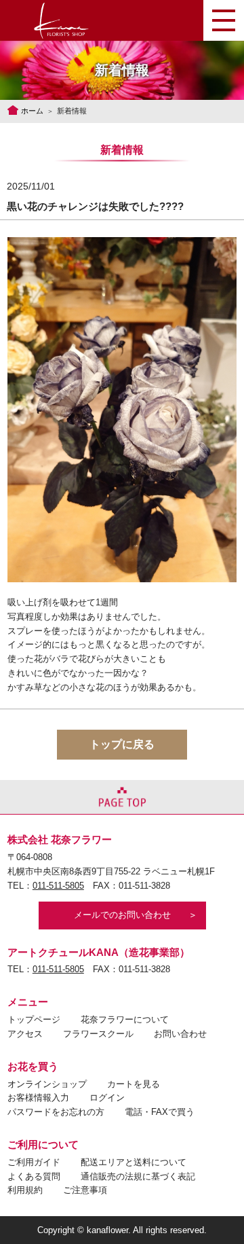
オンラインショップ (47, 1084)
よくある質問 (33, 1176)
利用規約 (25, 1190)
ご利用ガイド (33, 1162)
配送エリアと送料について (133, 1162)
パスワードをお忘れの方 (55, 1112)
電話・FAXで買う (160, 1112)
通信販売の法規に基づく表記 (138, 1176)
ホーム (32, 111)
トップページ (33, 1019)
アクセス (25, 1034)
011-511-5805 (58, 886)
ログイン (107, 1097)
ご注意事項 (85, 1190)
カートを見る (133, 1084)
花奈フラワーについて (125, 1019)
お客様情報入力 (38, 1097)
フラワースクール (98, 1034)
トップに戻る (122, 744)
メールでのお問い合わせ (122, 915)
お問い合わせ (180, 1034)
